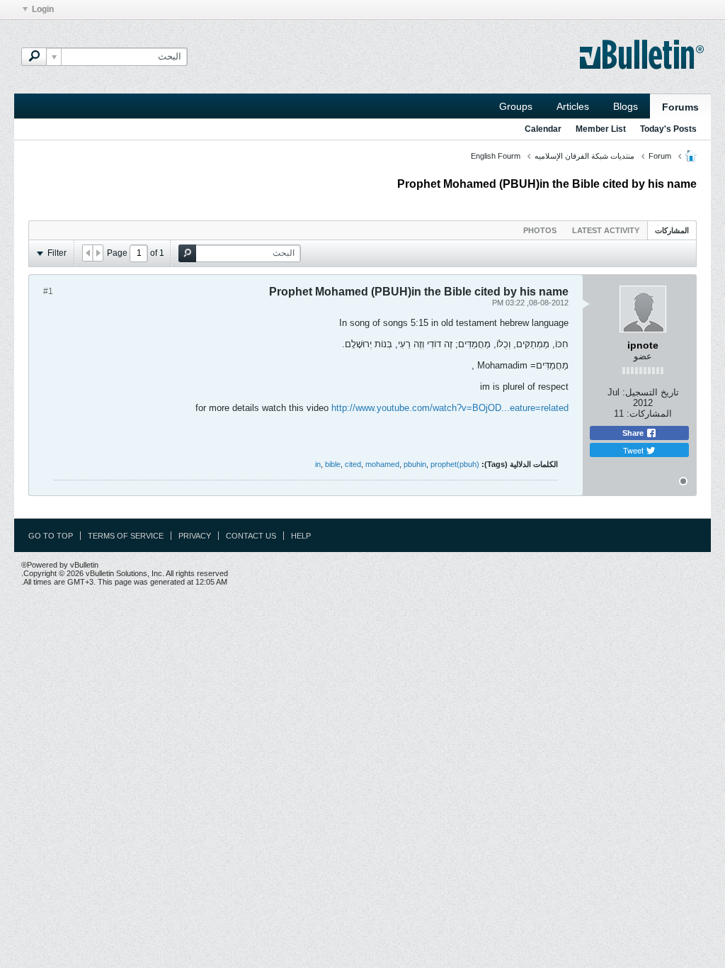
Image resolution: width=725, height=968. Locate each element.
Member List (601, 129)
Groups (515, 106)
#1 (48, 291)
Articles (572, 106)
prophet (443, 464)
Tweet (634, 450)
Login (43, 9)
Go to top (50, 535)
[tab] (672, 230)
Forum (660, 156)
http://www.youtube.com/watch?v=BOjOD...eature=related (450, 408)
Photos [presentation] (539, 230)
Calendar (543, 129)
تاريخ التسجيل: (650, 392)
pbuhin (415, 464)
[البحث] (34, 56)
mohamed (382, 464)
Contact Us (251, 535)
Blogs (625, 106)
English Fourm (495, 156)
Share (634, 433)
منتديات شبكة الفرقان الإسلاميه (584, 156)
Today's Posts (668, 129)
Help (301, 535)
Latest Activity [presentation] (605, 230)
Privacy (194, 535)
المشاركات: (649, 413)
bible (333, 464)
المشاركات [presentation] (672, 230)
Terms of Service (126, 535)
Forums (680, 107)
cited (353, 464)
